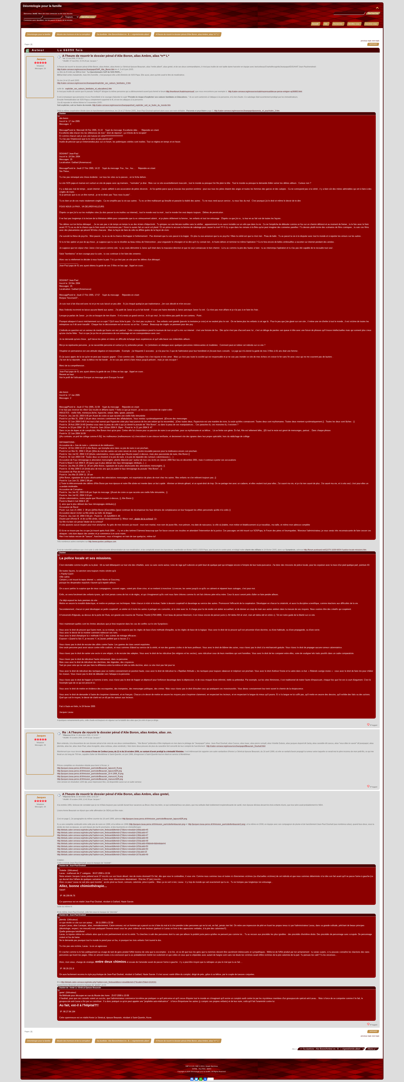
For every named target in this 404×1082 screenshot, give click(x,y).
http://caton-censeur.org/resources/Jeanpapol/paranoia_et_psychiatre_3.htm (246, 111)
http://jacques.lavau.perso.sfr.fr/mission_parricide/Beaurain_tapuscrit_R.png (89, 768)
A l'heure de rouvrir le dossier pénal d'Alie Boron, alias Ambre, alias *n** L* (115, 55)
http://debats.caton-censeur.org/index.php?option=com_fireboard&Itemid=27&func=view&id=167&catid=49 (102, 854)
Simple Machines (211, 1066)
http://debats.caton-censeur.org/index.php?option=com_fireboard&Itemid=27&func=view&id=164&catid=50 (102, 849)
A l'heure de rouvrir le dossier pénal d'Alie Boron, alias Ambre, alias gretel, (115, 794)
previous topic (366, 41)
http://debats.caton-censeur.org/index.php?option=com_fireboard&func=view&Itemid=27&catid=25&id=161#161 (108, 982)
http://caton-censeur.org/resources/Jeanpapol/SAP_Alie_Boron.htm (85, 69)
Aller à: (294, 1049)
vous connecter (51, 14)
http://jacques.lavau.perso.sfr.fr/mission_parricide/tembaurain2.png (216, 824)
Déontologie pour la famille (42, 6)
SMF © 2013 (200, 1066)
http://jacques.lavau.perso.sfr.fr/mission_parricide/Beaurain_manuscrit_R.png (90, 776)
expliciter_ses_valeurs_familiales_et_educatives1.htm (88, 89)
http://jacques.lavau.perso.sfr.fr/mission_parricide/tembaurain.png (157, 824)
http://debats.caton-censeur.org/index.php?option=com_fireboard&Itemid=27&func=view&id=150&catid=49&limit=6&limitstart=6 (111, 843)
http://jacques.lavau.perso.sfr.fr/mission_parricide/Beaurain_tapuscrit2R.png (89, 771)
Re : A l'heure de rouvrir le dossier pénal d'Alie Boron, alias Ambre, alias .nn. (117, 732)
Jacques (41, 59)
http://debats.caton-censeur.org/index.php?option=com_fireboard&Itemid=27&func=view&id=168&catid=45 (102, 830)
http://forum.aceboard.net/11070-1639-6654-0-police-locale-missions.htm (335, 550)
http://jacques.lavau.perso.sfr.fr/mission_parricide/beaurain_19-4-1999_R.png (90, 773)
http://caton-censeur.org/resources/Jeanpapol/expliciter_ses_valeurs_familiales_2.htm (94, 83)
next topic (375, 41)
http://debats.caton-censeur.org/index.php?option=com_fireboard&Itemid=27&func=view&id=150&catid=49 (102, 841)
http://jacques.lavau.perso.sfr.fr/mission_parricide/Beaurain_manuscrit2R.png (90, 779)
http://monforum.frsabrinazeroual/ (180, 91)
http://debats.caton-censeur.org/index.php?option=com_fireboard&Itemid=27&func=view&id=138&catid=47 (102, 835)
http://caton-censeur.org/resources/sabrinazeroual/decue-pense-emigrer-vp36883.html (265, 91)
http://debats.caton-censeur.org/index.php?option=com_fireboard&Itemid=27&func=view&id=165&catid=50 (102, 846)
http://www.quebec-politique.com (102, 541)
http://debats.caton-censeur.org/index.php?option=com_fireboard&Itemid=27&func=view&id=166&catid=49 (102, 838)
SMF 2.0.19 (189, 1066)
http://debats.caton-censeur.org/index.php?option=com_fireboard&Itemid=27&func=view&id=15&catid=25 (102, 852)
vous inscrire (67, 14)
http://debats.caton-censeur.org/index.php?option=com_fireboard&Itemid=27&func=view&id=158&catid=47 (102, 832)
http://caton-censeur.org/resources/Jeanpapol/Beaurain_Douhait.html (235, 746)
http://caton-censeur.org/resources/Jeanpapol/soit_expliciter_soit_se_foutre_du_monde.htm (131, 105)
